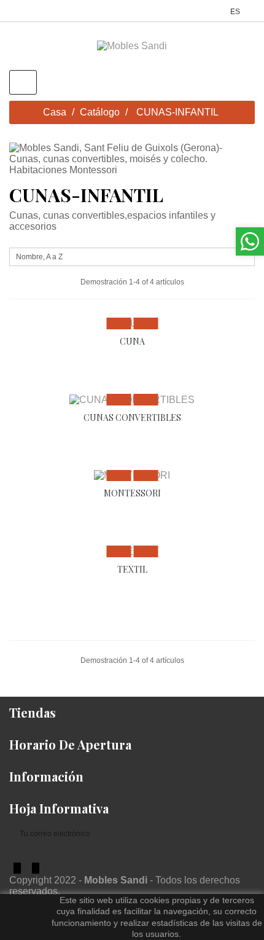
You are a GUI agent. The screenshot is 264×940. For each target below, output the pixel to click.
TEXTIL (132, 569)
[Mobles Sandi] (132, 46)
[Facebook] (17, 868)
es (236, 11)
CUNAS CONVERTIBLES (132, 417)
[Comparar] (118, 323)
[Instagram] (35, 868)
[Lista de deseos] (145, 323)
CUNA (132, 341)
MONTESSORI (132, 493)
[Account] (217, 10)
